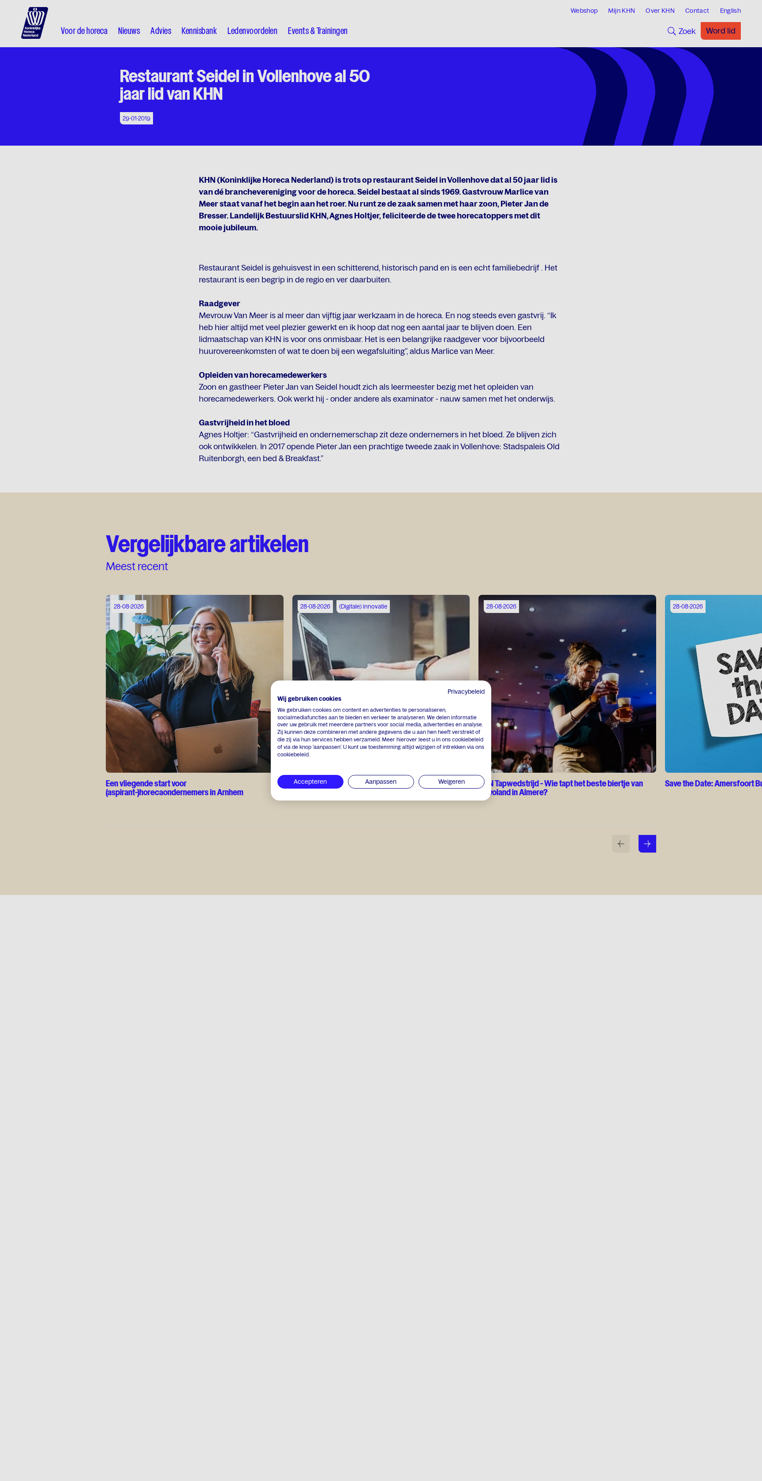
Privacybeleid (466, 691)
